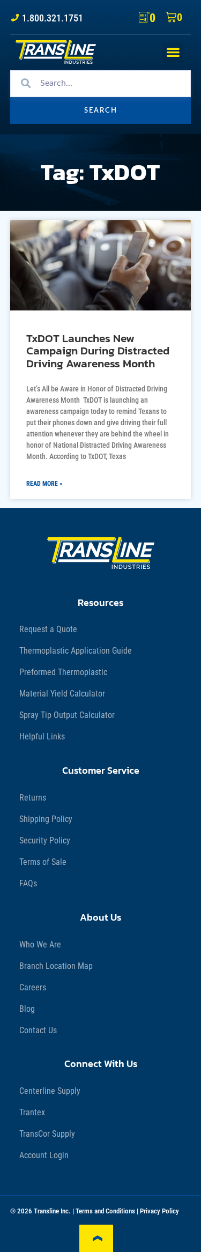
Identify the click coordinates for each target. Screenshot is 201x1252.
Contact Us (38, 1030)
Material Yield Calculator (62, 693)
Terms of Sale (42, 862)
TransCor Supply (47, 1134)
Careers (32, 987)
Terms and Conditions (105, 1211)
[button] (172, 52)
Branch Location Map (56, 966)
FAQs (28, 883)
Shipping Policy (45, 819)
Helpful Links (42, 736)
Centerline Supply (49, 1091)
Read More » (44, 483)
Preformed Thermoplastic (63, 672)
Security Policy (44, 840)
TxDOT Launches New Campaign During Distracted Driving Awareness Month (97, 351)
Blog (27, 1009)
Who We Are (40, 944)
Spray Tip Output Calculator (67, 715)
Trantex (32, 1112)
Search (100, 110)
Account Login (44, 1155)
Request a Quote (48, 629)
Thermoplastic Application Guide (75, 651)
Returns (32, 797)
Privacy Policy (159, 1211)
